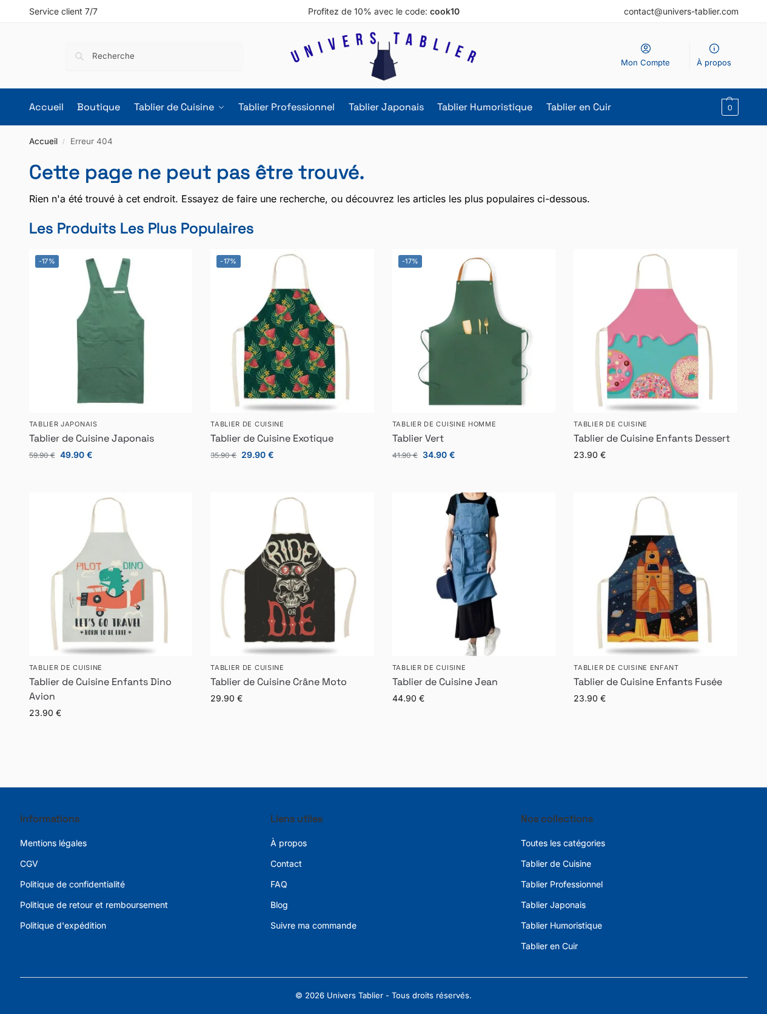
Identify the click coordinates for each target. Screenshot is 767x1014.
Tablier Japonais (63, 424)
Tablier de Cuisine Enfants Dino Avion (100, 689)
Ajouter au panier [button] (474, 480)
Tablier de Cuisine (556, 863)
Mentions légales (53, 843)
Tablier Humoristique (561, 925)
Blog (279, 905)
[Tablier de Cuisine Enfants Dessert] (655, 331)
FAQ (278, 884)
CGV (29, 863)
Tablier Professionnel (562, 884)
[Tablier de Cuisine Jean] (474, 574)
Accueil (43, 141)
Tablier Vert (418, 438)
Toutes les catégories (563, 843)
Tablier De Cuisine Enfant (626, 667)
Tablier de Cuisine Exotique (271, 438)
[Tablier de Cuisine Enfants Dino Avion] (111, 574)
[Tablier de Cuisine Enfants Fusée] (655, 574)
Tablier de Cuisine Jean (445, 681)
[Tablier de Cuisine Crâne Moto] (292, 574)
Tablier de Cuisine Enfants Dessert (652, 438)
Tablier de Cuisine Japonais (91, 438)
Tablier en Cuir (549, 946)
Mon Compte (645, 62)
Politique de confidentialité (72, 884)
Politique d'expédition (63, 925)
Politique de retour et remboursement (94, 905)
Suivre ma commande (313, 925)
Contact (286, 863)
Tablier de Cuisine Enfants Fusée (648, 681)
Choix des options (110, 480)
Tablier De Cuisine (247, 424)
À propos (714, 62)
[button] (728, 107)
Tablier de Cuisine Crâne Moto (278, 681)
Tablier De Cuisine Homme (444, 424)
